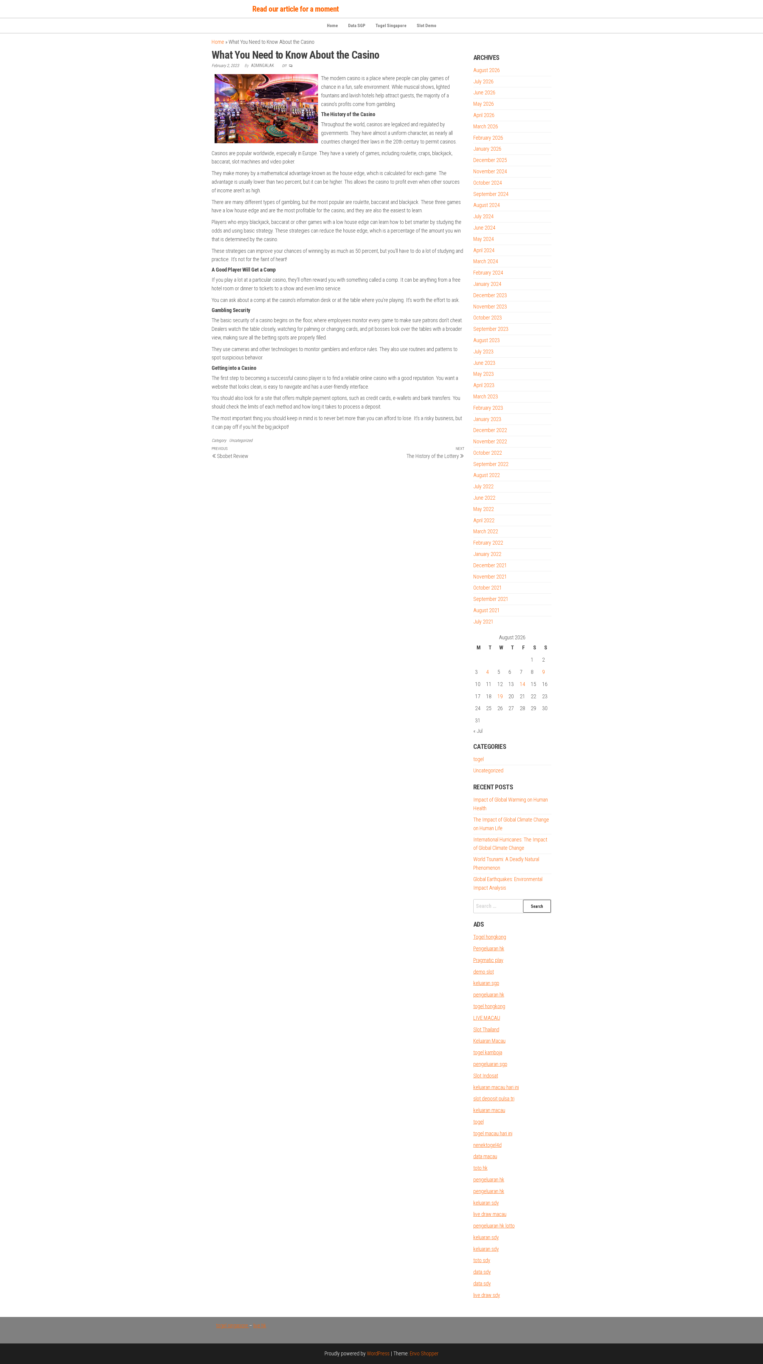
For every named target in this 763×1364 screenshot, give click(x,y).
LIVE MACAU (486, 1018)
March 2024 (485, 261)
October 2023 (487, 317)
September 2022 (490, 464)
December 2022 (490, 430)
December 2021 (490, 565)
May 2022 (483, 509)
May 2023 (483, 374)
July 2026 (483, 81)
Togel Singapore (391, 25)
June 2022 (484, 498)
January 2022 (487, 554)
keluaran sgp (486, 983)
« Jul (478, 731)
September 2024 (490, 194)
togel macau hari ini (492, 1133)
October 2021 (487, 587)
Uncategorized (240, 440)
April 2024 (483, 250)
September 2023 (490, 329)
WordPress (378, 1353)
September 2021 (490, 599)
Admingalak (263, 65)
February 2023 (488, 408)
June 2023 (484, 363)
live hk (259, 1325)
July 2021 (483, 621)
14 (522, 684)
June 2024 (484, 228)
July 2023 (483, 351)
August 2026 (486, 70)
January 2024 (487, 284)
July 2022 (483, 486)
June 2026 (484, 92)
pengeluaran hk (488, 995)
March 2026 (485, 126)
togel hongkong (489, 1006)
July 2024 (483, 216)
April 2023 (483, 385)
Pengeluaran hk (488, 948)
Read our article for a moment (295, 8)
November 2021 (490, 576)
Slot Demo (426, 25)
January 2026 (487, 149)
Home (332, 25)
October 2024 (487, 183)
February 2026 (488, 138)
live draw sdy (486, 1295)
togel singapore (232, 1325)
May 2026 (483, 104)
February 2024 (488, 272)
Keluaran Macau (489, 1041)
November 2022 (490, 441)
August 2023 (486, 340)
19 (500, 696)
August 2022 (486, 475)
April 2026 (483, 115)
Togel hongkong (489, 937)
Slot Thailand (486, 1029)
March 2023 (485, 396)
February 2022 (488, 543)
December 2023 (490, 295)
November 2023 (490, 306)
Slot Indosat (485, 1076)
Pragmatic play (488, 960)
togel (478, 759)
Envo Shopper (424, 1353)
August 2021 (486, 610)
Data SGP (356, 25)
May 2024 (483, 239)
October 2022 (487, 453)
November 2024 (490, 171)
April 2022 (483, 520)
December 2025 (490, 160)
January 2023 (487, 419)
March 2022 (485, 531)
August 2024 (486, 205)
